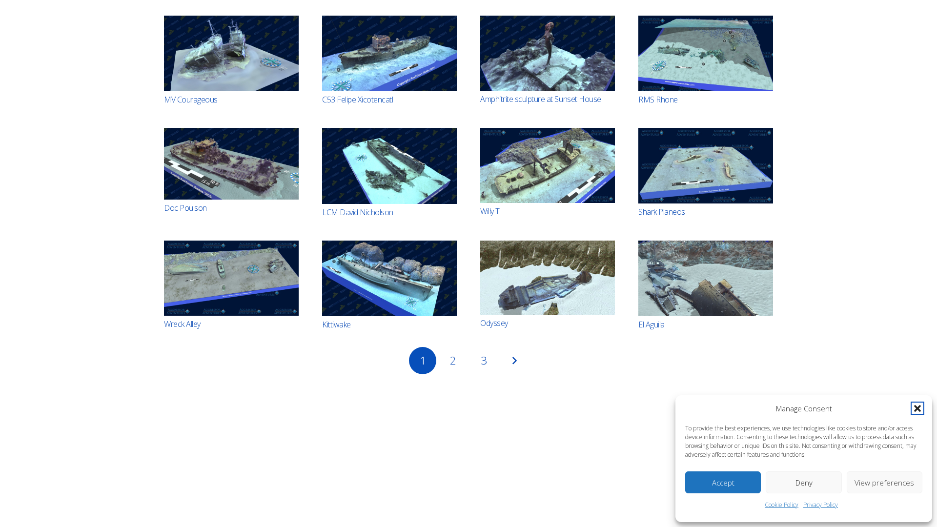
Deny (804, 482)
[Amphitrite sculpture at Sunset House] (547, 53)
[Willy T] (547, 165)
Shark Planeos (661, 211)
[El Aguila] (705, 278)
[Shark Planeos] (705, 165)
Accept (723, 482)
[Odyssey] (547, 278)
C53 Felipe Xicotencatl (357, 99)
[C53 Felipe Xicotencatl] (389, 53)
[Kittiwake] (389, 278)
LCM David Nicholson (357, 212)
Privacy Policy (820, 505)
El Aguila (651, 324)
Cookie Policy (781, 505)
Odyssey (494, 323)
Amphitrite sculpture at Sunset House (540, 99)
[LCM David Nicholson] (389, 165)
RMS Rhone (658, 99)
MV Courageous (191, 99)
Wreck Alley (182, 324)
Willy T (490, 211)
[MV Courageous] (231, 53)
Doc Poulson (185, 208)
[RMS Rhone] (705, 53)
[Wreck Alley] (231, 278)
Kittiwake (336, 324)
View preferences (884, 482)
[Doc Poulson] (231, 163)
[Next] (514, 360)
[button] (917, 408)
